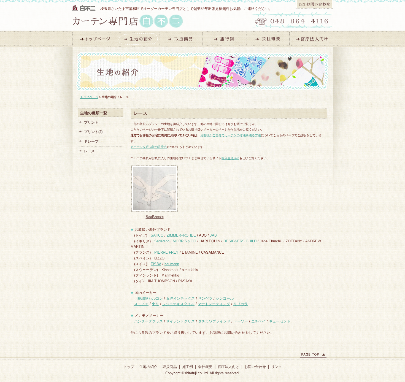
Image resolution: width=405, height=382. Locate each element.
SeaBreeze (155, 217)
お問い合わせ (255, 367)
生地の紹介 (148, 367)
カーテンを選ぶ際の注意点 (149, 146)
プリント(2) (93, 132)
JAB (213, 235)
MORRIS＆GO (184, 241)
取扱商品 (170, 367)
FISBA (156, 264)
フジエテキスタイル (178, 304)
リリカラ (240, 304)
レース (89, 151)
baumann (171, 264)
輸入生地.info (230, 158)
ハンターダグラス (148, 321)
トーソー (241, 321)
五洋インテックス (180, 298)
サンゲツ (205, 298)
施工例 (187, 367)
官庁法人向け (228, 367)
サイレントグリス (180, 321)
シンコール (225, 298)
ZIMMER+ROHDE (181, 235)
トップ (128, 367)
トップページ (89, 97)
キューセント (279, 321)
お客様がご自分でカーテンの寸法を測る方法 (230, 135)
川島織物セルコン (148, 298)
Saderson (161, 241)
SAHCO (157, 235)
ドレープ (91, 141)
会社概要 (205, 367)
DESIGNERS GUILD (239, 241)
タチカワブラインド (214, 321)
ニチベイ (258, 321)
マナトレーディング (214, 304)
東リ (155, 304)
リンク (276, 367)
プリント (91, 122)
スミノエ (141, 304)
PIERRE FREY (166, 252)
